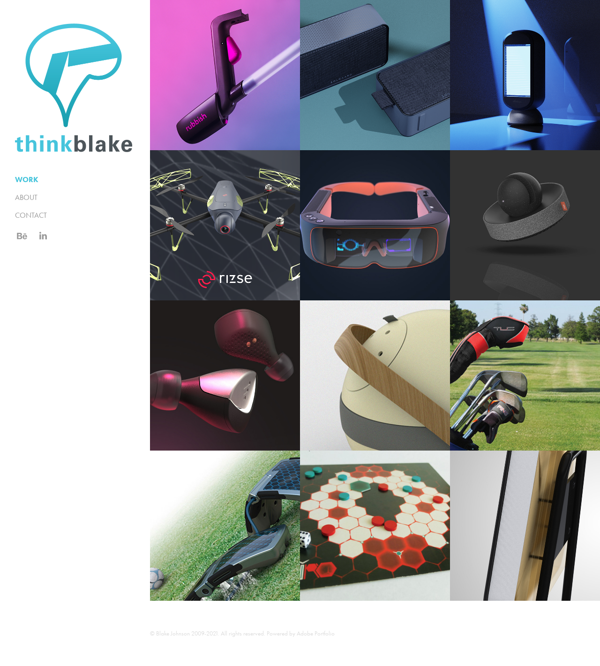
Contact (31, 215)
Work (26, 179)
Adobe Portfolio (316, 633)
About (26, 197)
